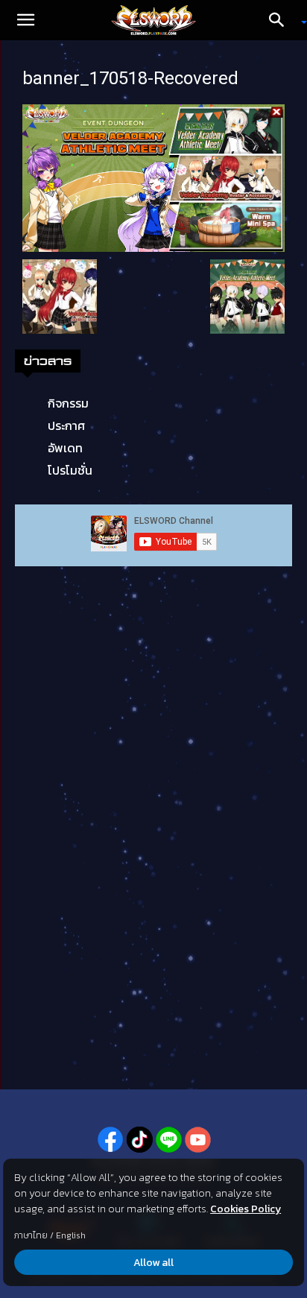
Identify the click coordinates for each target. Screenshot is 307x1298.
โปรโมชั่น (70, 470)
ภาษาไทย (31, 1235)
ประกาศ (66, 425)
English (71, 1235)
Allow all (153, 1262)
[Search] (281, 20)
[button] (25, 20)
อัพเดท (65, 448)
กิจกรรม (68, 403)
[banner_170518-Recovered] (153, 176)
